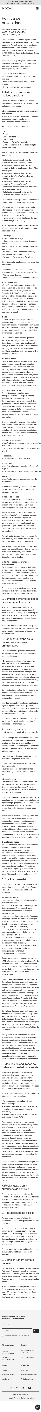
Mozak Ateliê (6, 1379)
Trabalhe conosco (27, 1379)
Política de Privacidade (23, 1335)
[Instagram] (11, 1388)
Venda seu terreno (8, 1374)
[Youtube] (29, 1387)
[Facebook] (16, 1388)
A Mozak (4, 1366)
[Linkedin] (23, 1388)
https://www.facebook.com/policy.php (17, 458)
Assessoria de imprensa (29, 1374)
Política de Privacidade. (20, 1394)
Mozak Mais (25, 1366)
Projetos (4, 1370)
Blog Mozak (25, 1370)
